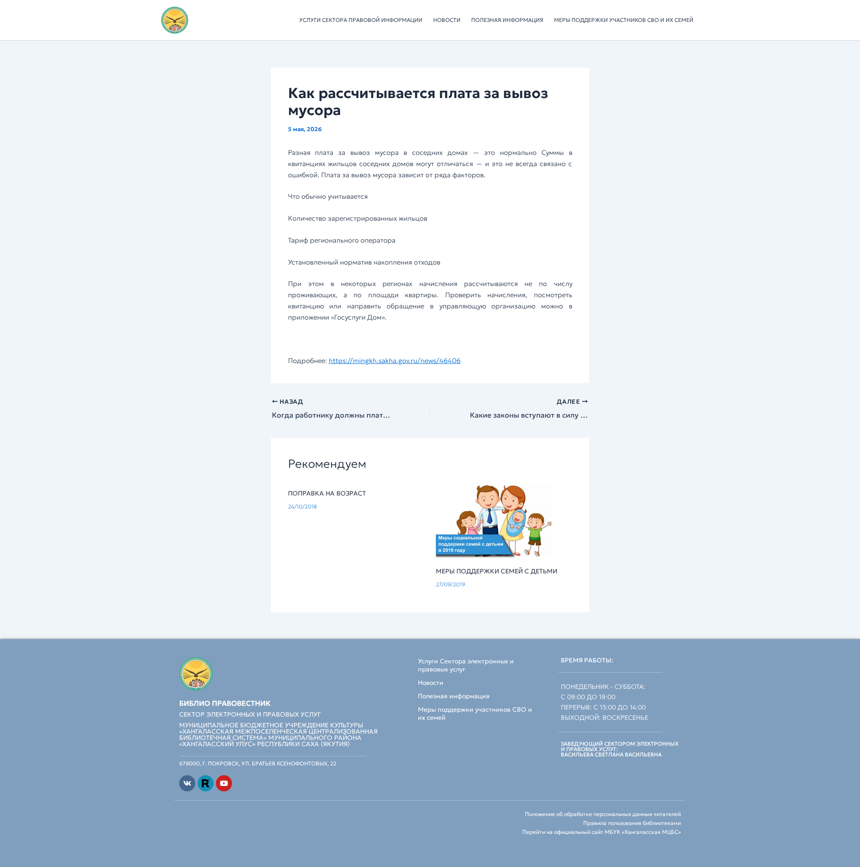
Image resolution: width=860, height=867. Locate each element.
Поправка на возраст (327, 493)
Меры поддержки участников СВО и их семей (623, 20)
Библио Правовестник (225, 703)
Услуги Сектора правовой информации (360, 20)
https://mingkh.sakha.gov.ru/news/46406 (395, 360)
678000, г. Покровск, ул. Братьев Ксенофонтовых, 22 (257, 763)
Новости (446, 20)
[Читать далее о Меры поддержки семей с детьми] (504, 520)
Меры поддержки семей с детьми (496, 571)
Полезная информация (507, 20)
